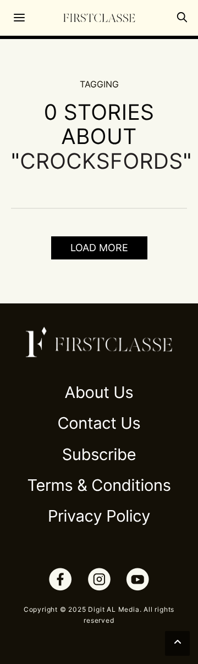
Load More (99, 247)
